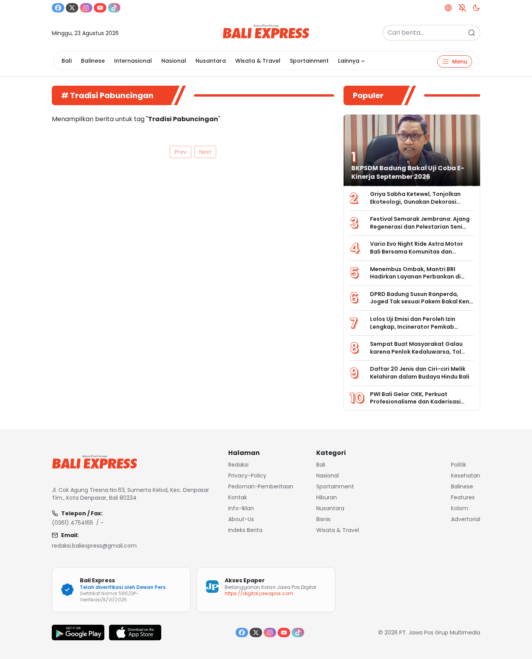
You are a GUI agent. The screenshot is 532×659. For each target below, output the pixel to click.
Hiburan (326, 497)
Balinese (93, 61)
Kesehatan (465, 475)
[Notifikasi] (462, 7)
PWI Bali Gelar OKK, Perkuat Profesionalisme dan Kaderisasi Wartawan (415, 401)
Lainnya (348, 61)
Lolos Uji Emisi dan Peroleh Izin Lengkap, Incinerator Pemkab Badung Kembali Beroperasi (412, 326)
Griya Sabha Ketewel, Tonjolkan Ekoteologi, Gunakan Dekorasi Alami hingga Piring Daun (415, 201)
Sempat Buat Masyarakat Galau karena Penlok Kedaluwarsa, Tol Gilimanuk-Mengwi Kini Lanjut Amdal (416, 355)
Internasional (133, 61)
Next (205, 152)
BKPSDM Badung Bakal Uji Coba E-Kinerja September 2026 (407, 172)
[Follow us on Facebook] (58, 7)
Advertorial (465, 519)
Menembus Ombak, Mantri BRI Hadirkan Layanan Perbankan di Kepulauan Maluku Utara (415, 276)
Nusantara (211, 61)
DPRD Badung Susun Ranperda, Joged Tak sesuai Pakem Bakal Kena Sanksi (421, 301)
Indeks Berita (245, 530)
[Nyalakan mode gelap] (476, 7)
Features (463, 497)
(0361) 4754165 (72, 523)
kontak (237, 497)
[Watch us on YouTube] (100, 7)
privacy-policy (247, 475)
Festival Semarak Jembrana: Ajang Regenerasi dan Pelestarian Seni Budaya (420, 226)
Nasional (173, 61)
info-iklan (241, 508)
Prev (180, 152)
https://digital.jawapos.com (259, 593)
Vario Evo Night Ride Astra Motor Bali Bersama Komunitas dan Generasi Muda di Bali (416, 251)
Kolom (459, 508)
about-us (241, 519)
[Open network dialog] (448, 7)
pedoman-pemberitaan (260, 486)
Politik (458, 465)
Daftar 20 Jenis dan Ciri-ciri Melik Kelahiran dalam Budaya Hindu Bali (419, 373)
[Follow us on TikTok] (114, 7)
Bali (67, 61)
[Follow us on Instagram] (86, 7)
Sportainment (309, 61)
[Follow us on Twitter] (72, 7)
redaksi (238, 465)
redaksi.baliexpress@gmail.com (94, 546)
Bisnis (323, 519)
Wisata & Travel (257, 61)
